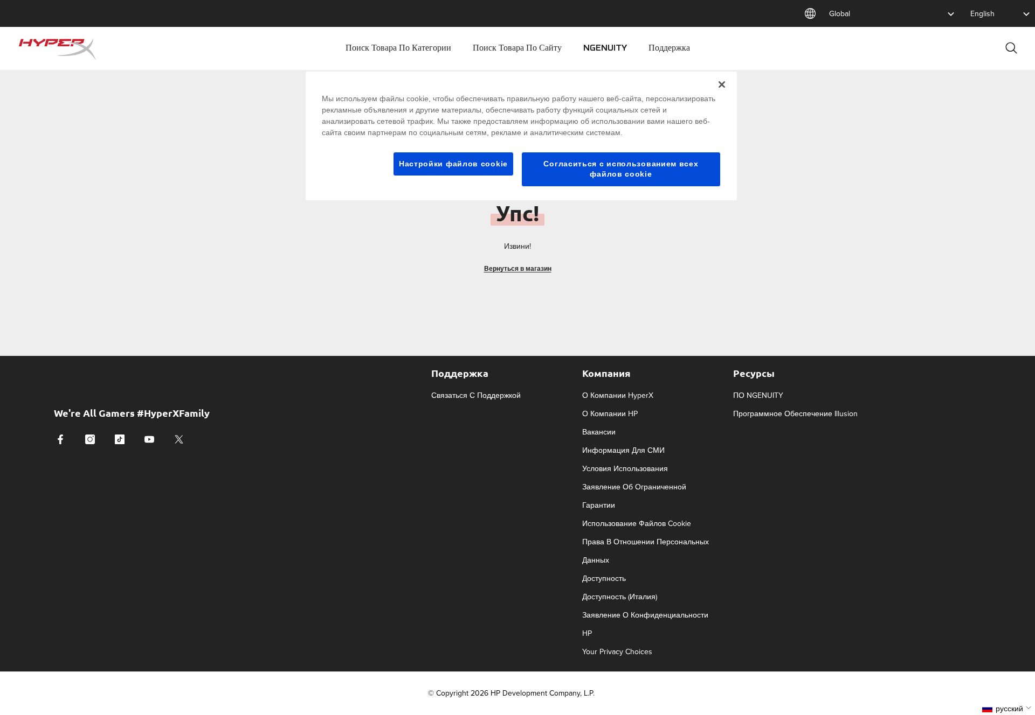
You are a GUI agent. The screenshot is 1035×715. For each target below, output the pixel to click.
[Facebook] (60, 439)
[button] (1008, 708)
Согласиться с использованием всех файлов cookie (620, 169)
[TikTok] (119, 439)
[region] (521, 136)
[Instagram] (90, 439)
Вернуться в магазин (517, 268)
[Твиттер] (178, 439)
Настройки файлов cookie (453, 163)
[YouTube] (149, 439)
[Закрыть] (722, 84)
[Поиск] (1011, 47)
